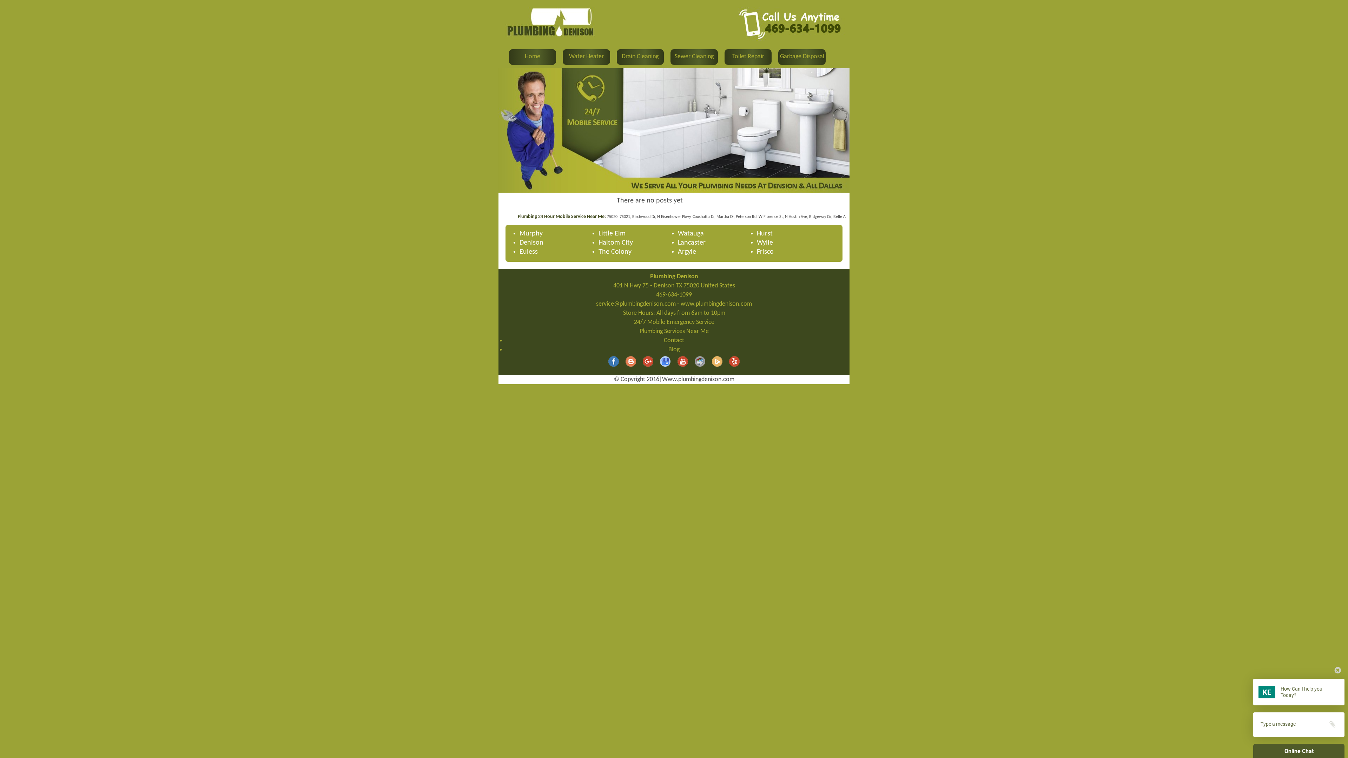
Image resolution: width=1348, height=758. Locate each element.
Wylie (765, 242)
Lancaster (692, 242)
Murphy (531, 233)
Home (532, 56)
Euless (529, 251)
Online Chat (1299, 751)
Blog (674, 349)
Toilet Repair (748, 56)
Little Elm (612, 233)
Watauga (691, 233)
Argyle (687, 251)
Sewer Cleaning (694, 56)
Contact (674, 340)
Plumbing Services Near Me (674, 331)
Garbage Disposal (802, 56)
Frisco (765, 251)
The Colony (615, 251)
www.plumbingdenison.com (716, 304)
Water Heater (586, 56)
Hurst (765, 233)
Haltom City (616, 242)
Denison (531, 242)
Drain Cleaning (640, 56)
